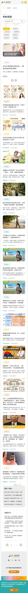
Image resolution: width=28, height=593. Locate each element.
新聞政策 (15, 35)
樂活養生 (15, 28)
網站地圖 (5, 577)
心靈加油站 (7, 32)
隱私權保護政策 (9, 586)
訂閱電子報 (13, 571)
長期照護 (16, 32)
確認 (12, 590)
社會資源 (6, 38)
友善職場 (15, 38)
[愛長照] (6, 2)
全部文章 (6, 28)
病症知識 (6, 35)
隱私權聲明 (17, 577)
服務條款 (11, 577)
